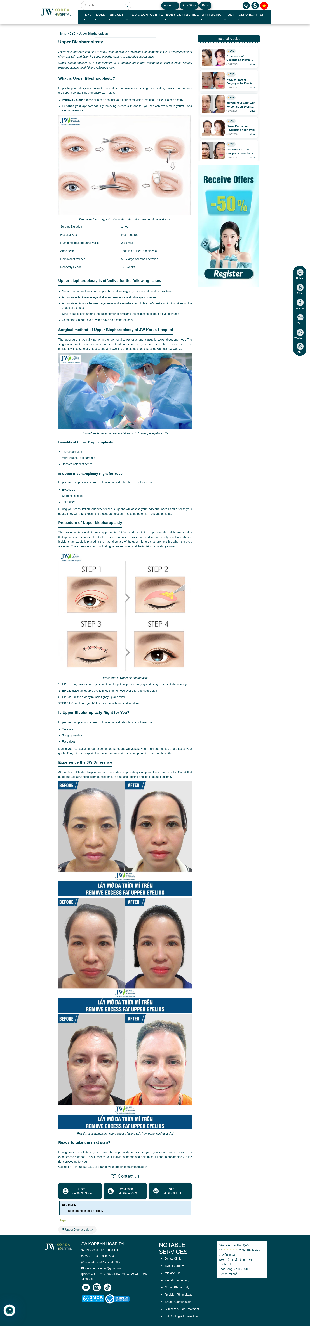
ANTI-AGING (212, 14)
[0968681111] (246, 5)
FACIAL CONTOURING (145, 14)
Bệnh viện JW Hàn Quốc (234, 1245)
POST (230, 14)
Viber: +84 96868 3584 (99, 1256)
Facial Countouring (177, 1280)
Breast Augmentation (178, 1301)
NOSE (100, 14)
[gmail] (96, 1287)
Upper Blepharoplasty (78, 1229)
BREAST (117, 14)
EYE (88, 14)
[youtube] (85, 1287)
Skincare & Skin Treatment (182, 1309)
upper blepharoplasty (170, 1156)
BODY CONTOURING (182, 14)
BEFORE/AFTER (252, 14)
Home (63, 33)
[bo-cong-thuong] (121, 1299)
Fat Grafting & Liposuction (181, 1316)
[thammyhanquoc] (56, 11)
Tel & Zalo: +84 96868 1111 (102, 1250)
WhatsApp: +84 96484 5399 (102, 1262)
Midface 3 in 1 (174, 1273)
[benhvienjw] (264, 5)
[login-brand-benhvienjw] (58, 1246)
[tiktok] (107, 1287)
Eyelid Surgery (174, 1265)
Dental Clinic (173, 1258)
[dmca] (93, 1298)
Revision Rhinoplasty (178, 1294)
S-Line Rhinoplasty (177, 1287)
